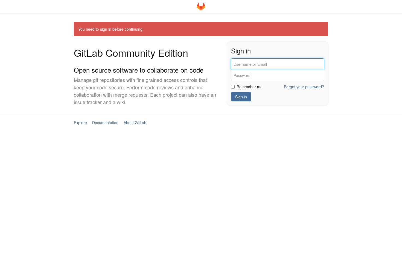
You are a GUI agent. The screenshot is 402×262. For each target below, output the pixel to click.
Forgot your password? (304, 86)
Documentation (105, 122)
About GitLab (135, 122)
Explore (80, 122)
